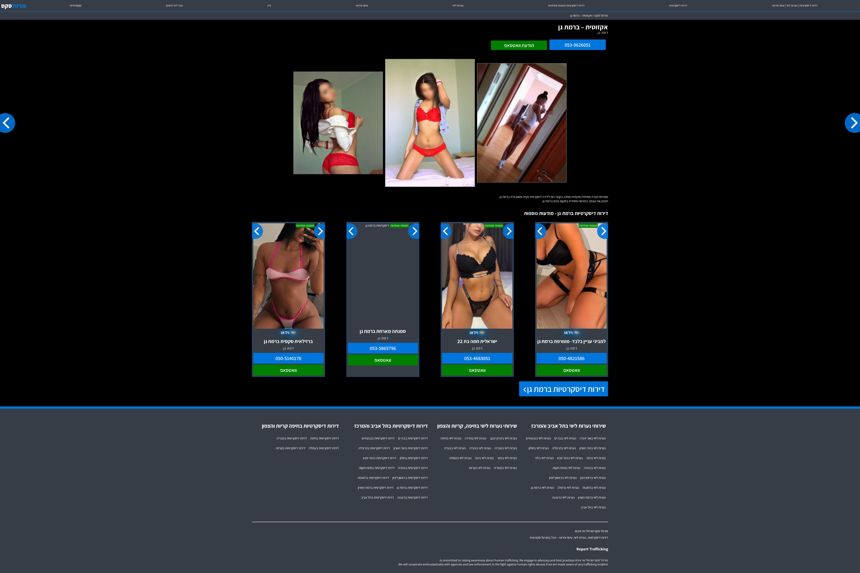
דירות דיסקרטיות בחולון (414, 458)
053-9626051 (578, 45)
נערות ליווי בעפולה (460, 458)
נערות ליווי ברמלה (568, 487)
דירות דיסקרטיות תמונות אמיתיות (566, 5)
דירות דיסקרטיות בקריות (290, 448)
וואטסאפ (571, 370)
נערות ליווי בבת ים (565, 438)
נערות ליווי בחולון (539, 448)
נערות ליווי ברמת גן (542, 487)
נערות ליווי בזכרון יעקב (503, 438)
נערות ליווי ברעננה (563, 497)
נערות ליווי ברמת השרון (592, 497)
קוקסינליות (75, 5)
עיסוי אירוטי (362, 5)
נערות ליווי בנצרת (455, 448)
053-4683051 (477, 358)
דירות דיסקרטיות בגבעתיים (378, 438)
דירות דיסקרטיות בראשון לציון (410, 477)
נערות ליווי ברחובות (594, 487)
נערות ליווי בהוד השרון (592, 448)
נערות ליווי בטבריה (505, 448)
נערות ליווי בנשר (507, 458)
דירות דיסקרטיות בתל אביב (377, 497)
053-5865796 (383, 348)
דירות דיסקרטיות (678, 5)
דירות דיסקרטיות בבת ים (413, 438)
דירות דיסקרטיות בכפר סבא (379, 458)
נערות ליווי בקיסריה (505, 468)
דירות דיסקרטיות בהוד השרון (410, 448)
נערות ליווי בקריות (479, 468)
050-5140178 (288, 358)
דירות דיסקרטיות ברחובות (373, 477)
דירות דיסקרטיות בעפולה (324, 448)
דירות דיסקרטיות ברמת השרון (375, 487)
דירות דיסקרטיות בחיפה (324, 438)
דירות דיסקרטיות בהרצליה (374, 448)
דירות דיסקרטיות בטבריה (292, 438)
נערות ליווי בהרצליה (564, 448)
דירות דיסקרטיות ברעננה (412, 497)
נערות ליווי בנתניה (595, 468)
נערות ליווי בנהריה (480, 448)
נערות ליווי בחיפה (451, 438)
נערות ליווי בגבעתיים (538, 438)
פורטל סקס (601, 15)
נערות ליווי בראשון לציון (563, 477)
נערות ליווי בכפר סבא (570, 458)
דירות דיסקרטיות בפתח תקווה (377, 468)
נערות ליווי (458, 5)
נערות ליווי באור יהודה (593, 438)
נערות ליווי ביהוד (596, 458)
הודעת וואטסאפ (519, 45)
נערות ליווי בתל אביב (593, 507)
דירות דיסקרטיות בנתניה (413, 468)
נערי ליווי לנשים (174, 5)
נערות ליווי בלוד (544, 458)
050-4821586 (572, 358)
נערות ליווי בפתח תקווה (566, 468)
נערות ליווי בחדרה (475, 438)
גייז (269, 5)
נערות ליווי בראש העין (593, 477)
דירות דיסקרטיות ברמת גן (566, 389)
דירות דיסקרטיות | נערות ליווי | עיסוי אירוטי (795, 5)
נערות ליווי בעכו (484, 458)
